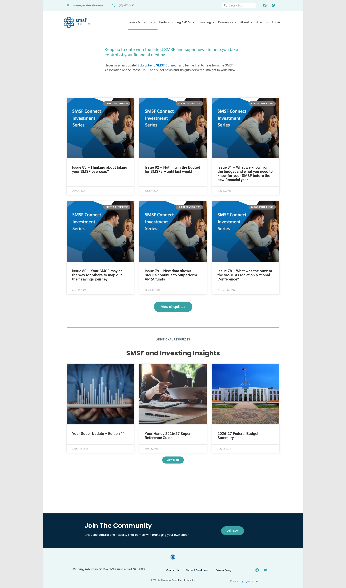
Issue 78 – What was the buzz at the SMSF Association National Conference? (245, 275)
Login (276, 22)
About (244, 22)
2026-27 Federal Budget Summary (238, 435)
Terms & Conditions (197, 570)
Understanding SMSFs (175, 22)
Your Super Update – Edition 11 (98, 433)
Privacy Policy (224, 570)
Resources (225, 22)
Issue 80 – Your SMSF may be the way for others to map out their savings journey (97, 275)
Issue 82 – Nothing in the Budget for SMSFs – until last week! (172, 169)
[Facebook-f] (264, 5)
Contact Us (172, 570)
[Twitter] (273, 5)
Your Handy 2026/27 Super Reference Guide (168, 435)
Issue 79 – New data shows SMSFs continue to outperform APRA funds (171, 275)
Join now (262, 22)
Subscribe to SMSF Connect (157, 65)
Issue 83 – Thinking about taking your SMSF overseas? (99, 169)
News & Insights (140, 22)
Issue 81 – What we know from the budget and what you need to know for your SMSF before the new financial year (245, 173)
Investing (204, 22)
